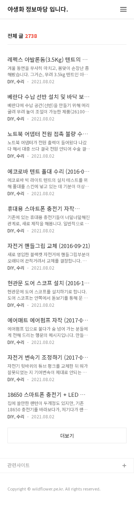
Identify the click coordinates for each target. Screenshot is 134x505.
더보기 (67, 435)
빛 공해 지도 (20, 478)
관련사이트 (18, 465)
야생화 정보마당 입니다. (37, 9)
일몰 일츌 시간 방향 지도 (33, 489)
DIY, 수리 (16, 81)
